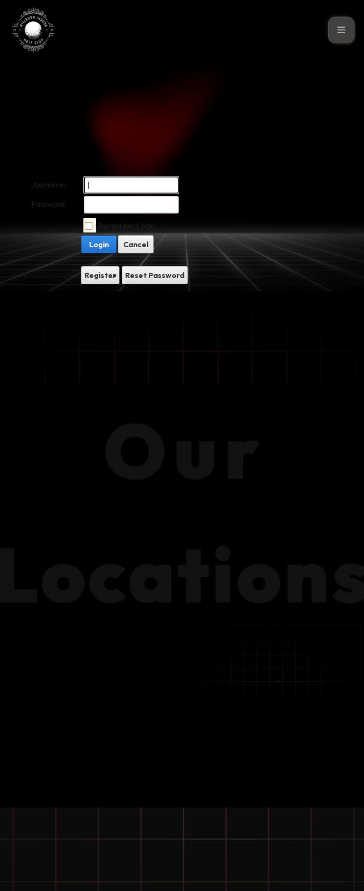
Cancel (135, 244)
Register (100, 275)
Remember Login (126, 225)
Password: (48, 204)
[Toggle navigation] (341, 30)
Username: (48, 184)
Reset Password (154, 275)
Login (99, 244)
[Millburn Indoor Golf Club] (33, 29)
